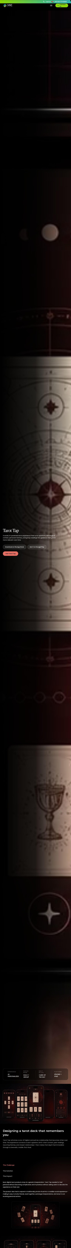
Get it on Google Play (37, 547)
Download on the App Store (14, 547)
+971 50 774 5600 (61, 2)
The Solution (8, 1171)
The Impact (7, 1176)
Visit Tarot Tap (10, 554)
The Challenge (8, 1165)
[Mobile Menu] (51, 5)
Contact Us (63, 5)
